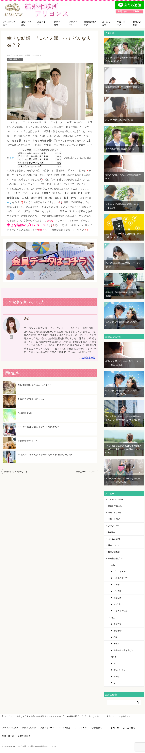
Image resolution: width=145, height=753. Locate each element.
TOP (33, 716)
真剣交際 (117, 598)
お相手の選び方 (120, 578)
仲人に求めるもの (25, 413)
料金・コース (121, 23)
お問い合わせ (137, 23)
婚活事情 (117, 630)
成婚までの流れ (26, 23)
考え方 (117, 644)
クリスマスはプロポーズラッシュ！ (32, 399)
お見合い (117, 584)
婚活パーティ (119, 670)
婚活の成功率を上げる (123, 650)
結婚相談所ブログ (90, 23)
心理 (116, 637)
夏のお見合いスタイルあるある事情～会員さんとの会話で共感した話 (45, 455)
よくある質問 (106, 23)
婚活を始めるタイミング (85, 472)
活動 (113, 565)
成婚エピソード (42, 23)
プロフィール (73, 23)
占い (113, 683)
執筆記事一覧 (88, 357)
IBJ (115, 663)
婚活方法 (117, 624)
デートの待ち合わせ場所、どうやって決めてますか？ (39, 427)
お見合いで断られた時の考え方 (119, 120)
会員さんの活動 (120, 611)
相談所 (114, 657)
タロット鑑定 (58, 23)
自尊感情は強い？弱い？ (27, 441)
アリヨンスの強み (9, 23)
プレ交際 (117, 591)
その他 (117, 676)
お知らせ (112, 532)
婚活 (113, 617)
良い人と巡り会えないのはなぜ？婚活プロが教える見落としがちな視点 (123, 449)
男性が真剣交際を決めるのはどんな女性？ (34, 385)
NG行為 (117, 604)
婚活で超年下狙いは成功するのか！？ (122, 149)
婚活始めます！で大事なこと (15, 472)
